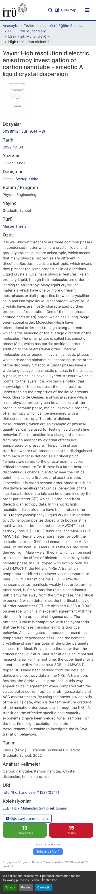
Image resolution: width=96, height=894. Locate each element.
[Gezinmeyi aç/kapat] (87, 10)
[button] (15, 10)
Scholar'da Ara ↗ (48, 851)
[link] (48, 131)
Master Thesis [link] (14, 226)
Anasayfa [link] (10, 25)
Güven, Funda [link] (14, 163)
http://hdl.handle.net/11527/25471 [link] (31, 792)
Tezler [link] (29, 25)
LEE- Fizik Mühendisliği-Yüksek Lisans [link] (30, 36)
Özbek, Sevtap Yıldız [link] (20, 179)
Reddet (26, 887)
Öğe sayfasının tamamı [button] (29, 818)
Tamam (10, 887)
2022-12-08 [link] (13, 147)
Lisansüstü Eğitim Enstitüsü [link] (62, 25)
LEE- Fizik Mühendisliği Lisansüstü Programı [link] (30, 31)
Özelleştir (43, 887)
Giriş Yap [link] (68, 10)
